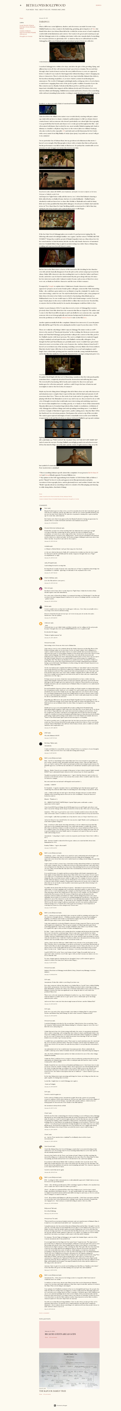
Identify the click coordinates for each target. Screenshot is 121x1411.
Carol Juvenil (48, 1146)
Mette (46, 606)
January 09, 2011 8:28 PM (51, 523)
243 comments (53, 1337)
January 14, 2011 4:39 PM (50, 1141)
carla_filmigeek (49, 563)
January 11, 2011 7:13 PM (50, 907)
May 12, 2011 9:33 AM (49, 1309)
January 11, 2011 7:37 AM (50, 738)
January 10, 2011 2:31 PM (50, 601)
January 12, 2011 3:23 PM (50, 1004)
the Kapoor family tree (52, 1391)
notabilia (47, 546)
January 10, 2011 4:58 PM (50, 728)
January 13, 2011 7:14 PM (50, 1108)
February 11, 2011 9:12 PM (50, 1270)
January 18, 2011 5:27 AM (50, 1172)
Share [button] (21, 18)
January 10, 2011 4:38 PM (50, 637)
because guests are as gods (60, 1334)
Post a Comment (44, 1313)
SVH (45, 979)
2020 (46, 733)
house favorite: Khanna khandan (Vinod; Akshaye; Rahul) (27, 27)
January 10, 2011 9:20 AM (50, 583)
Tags (36, 9)
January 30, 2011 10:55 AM (51, 1203)
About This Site (44, 9)
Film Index (30, 9)
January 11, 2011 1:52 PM (50, 753)
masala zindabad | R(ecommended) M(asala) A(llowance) (28, 32)
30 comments (47, 1394)
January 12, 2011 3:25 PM (50, 1015)
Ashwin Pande (66, 317)
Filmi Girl (47, 588)
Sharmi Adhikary (49, 578)
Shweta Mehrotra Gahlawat (52, 528)
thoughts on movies (26, 36)
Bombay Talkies (49, 743)
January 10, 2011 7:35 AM (50, 573)
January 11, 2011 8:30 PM (50, 974)
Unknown (47, 623)
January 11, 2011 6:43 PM (50, 848)
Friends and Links (58, 9)
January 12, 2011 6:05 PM (50, 1086)
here (85, 317)
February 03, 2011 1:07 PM (51, 1213)
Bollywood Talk (49, 1208)
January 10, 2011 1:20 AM (50, 541)
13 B (63, 131)
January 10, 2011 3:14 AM (50, 558)
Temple (50, 286)
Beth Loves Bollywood (45, 5)
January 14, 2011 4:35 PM (50, 1129)
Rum (46, 508)
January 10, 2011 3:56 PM (50, 618)
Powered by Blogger (62, 1405)
